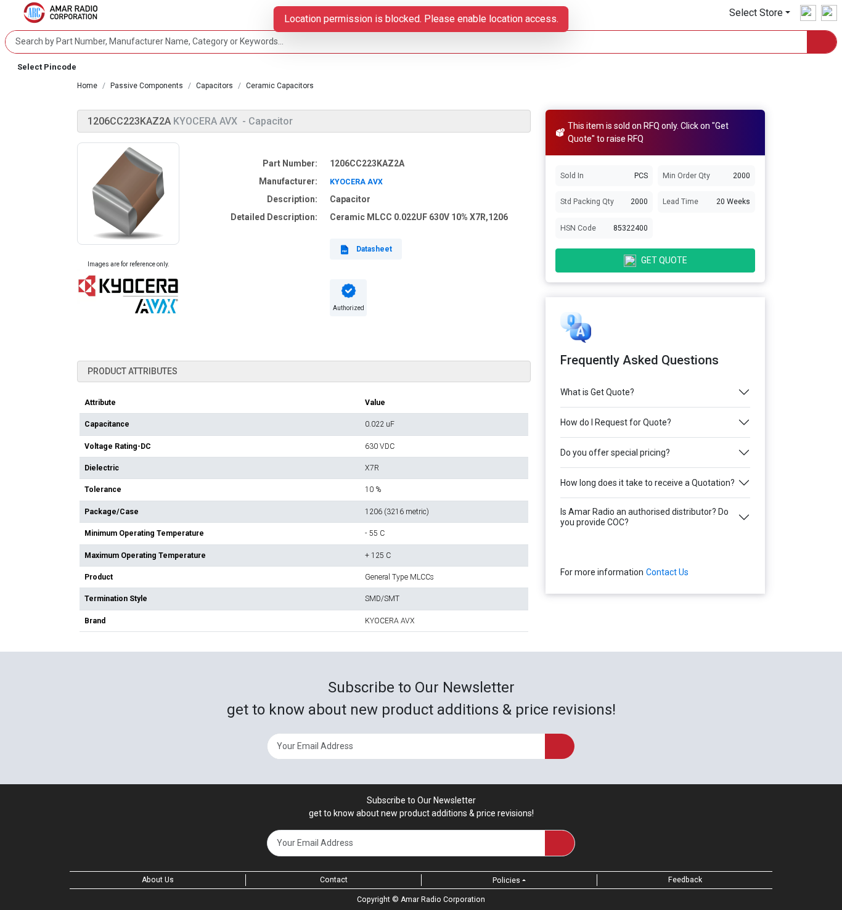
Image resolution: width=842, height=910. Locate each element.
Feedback (685, 879)
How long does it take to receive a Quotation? (647, 483)
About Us (158, 879)
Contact (334, 879)
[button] (759, 12)
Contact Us (667, 572)
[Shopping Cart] (829, 13)
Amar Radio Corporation (443, 899)
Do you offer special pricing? (615, 452)
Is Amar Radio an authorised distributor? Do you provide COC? (644, 517)
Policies (506, 880)
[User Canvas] (808, 13)
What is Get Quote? (597, 392)
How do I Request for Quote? (615, 422)
